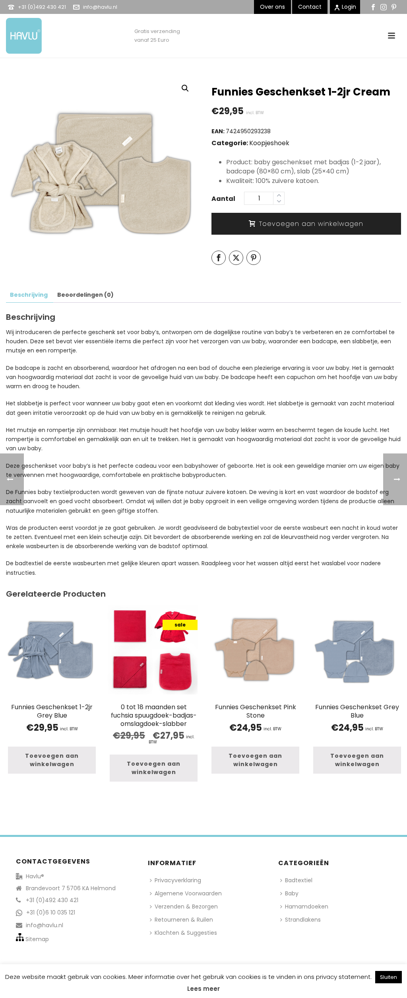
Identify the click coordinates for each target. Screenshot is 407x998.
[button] (185, 88)
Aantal (223, 198)
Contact (310, 7)
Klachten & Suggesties (186, 933)
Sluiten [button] (388, 977)
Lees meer (203, 988)
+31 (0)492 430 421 (42, 7)
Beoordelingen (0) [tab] (85, 295)
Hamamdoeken (306, 906)
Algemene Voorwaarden (188, 893)
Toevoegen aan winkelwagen (311, 223)
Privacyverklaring (178, 880)
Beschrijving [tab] (29, 295)
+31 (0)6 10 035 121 (50, 912)
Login (349, 7)
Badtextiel (298, 880)
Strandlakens (303, 920)
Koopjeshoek (269, 143)
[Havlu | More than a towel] (21, 32)
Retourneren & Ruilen (184, 920)
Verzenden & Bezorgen (186, 906)
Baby (291, 893)
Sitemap (37, 939)
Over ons (272, 7)
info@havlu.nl (100, 7)
